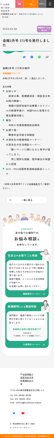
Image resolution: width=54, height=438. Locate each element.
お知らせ (13, 14)
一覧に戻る (27, 200)
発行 (33, 78)
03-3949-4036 (22, 395)
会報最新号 (34, 184)
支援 (19, 4)
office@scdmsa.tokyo (28, 403)
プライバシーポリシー (22, 427)
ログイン (42, 4)
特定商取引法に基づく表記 (24, 423)
